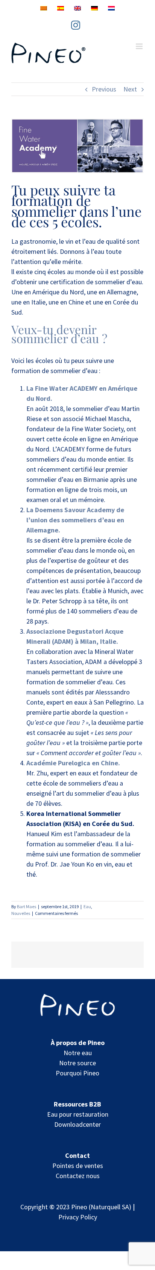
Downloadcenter (77, 1124)
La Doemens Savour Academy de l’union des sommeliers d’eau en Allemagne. (75, 519)
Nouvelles (20, 913)
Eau (87, 906)
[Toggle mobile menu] (140, 46)
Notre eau (78, 1052)
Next (130, 89)
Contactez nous (78, 1175)
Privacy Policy (77, 1217)
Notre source (77, 1063)
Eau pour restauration (77, 1114)
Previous (104, 89)
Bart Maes (26, 906)
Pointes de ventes (77, 1165)
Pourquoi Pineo (77, 1073)
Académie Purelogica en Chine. (73, 763)
